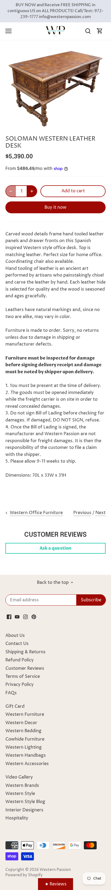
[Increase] (32, 191)
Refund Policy (19, 660)
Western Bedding (23, 731)
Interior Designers (24, 810)
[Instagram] (25, 617)
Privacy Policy (19, 684)
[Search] (88, 31)
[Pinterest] (34, 617)
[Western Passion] (55, 31)
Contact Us (17, 644)
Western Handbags (25, 755)
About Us (15, 635)
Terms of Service (22, 676)
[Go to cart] (99, 31)
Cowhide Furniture (24, 739)
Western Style (20, 794)
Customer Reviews (24, 668)
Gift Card (15, 706)
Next (100, 513)
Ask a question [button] (55, 548)
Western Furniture (24, 714)
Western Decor (21, 723)
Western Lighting (23, 747)
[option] (55, 88)
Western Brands (22, 785)
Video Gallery (19, 777)
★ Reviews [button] (56, 884)
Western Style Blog (25, 802)
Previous (82, 513)
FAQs (11, 693)
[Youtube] (17, 617)
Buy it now (55, 207)
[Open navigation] (8, 31)
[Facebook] (9, 617)
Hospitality (16, 818)
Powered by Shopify (24, 875)
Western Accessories (27, 764)
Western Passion (55, 869)
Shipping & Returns (25, 652)
